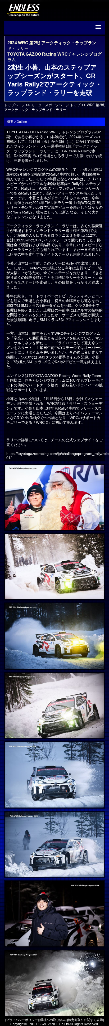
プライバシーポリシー (22, 1020)
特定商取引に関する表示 (85, 1020)
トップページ (14, 105)
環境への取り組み (53, 1020)
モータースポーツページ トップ (55, 105)
